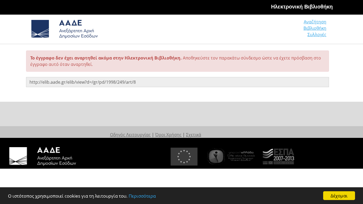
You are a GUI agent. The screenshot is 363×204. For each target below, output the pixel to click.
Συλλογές (316, 34)
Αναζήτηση (315, 22)
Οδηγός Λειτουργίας (130, 135)
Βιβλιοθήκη (314, 28)
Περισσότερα (142, 196)
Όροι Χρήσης (168, 135)
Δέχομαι (339, 196)
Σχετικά (193, 135)
